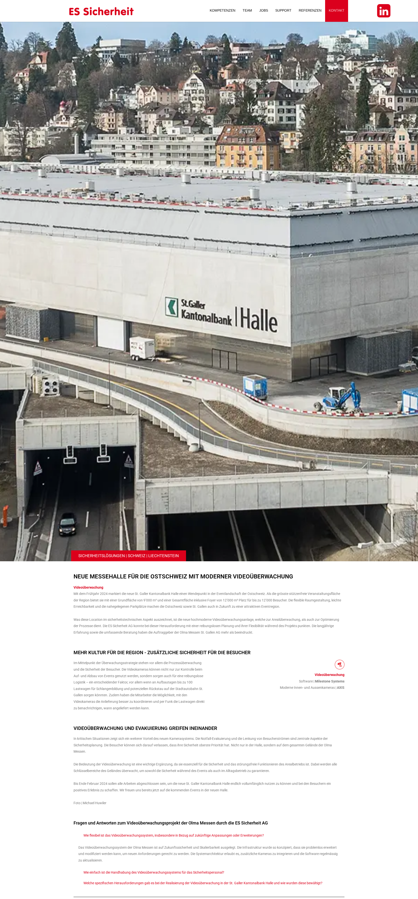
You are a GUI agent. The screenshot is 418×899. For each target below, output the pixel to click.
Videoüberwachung (88, 587)
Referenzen (310, 10)
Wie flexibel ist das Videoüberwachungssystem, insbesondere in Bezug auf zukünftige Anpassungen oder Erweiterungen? (173, 835)
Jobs (263, 10)
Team (247, 10)
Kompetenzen (222, 10)
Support (283, 10)
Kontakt (336, 10)
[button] (209, 835)
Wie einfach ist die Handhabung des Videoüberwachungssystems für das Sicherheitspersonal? (153, 872)
